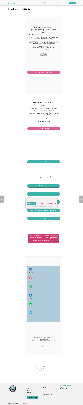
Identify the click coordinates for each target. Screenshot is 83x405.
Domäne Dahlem (50, 31)
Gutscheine (44, 218)
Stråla (53, 240)
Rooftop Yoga (43, 161)
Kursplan (72, 2)
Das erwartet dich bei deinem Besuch (49, 386)
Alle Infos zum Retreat (44, 128)
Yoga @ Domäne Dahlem (43, 194)
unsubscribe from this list (49, 343)
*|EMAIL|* (44, 366)
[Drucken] (72, 16)
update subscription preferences (47, 367)
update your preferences (40, 343)
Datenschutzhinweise (42, 206)
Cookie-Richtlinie (35, 206)
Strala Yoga (45, 2)
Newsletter (29, 392)
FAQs (28, 388)
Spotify (30, 307)
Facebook (31, 272)
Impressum (49, 206)
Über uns (59, 2)
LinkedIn (30, 298)
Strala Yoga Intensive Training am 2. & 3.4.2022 (43, 210)
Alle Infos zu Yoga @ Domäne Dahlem (43, 72)
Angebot (52, 2)
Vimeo (31, 315)
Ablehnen (41, 203)
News (28, 386)
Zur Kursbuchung (43, 185)
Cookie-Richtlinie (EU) (48, 394)
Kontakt (65, 2)
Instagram (31, 281)
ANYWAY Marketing (23, 403)
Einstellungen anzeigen (51, 203)
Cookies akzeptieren (31, 203)
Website (30, 289)
